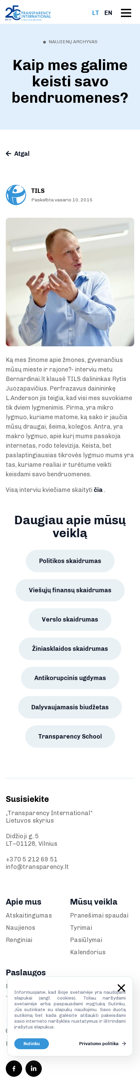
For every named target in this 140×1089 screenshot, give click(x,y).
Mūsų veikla (93, 902)
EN (108, 13)
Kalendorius (88, 952)
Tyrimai (81, 927)
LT (95, 13)
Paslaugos (26, 972)
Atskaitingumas (29, 915)
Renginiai (19, 940)
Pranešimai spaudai (99, 915)
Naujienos (21, 927)
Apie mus (23, 902)
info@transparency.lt (37, 867)
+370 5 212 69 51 (31, 859)
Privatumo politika (99, 1043)
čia (98, 490)
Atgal (21, 154)
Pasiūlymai (86, 940)
